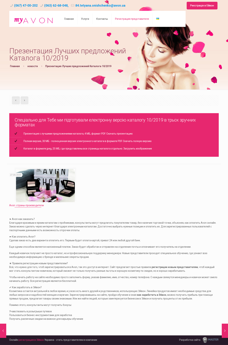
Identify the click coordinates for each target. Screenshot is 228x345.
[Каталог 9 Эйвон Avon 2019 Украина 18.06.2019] (225, 331)
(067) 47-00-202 (26, 5)
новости (32, 66)
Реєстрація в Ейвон (202, 5)
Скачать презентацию (119, 133)
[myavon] (34, 19)
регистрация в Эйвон (31, 339)
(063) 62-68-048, (56, 5)
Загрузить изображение (137, 148)
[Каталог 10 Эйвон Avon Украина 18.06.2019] (3, 331)
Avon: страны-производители (26, 205)
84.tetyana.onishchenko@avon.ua (100, 5)
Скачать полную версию (137, 141)
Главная (15, 66)
